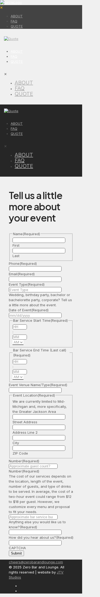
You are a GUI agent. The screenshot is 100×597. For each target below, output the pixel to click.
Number (24, 461)
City (16, 443)
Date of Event (29, 310)
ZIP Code (20, 453)
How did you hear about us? (41, 537)
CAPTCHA (17, 548)
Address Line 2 (25, 432)
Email (22, 274)
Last (16, 256)
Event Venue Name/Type (38, 385)
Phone (23, 263)
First (16, 245)
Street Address (25, 422)
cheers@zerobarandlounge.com (36, 562)
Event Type (27, 284)
